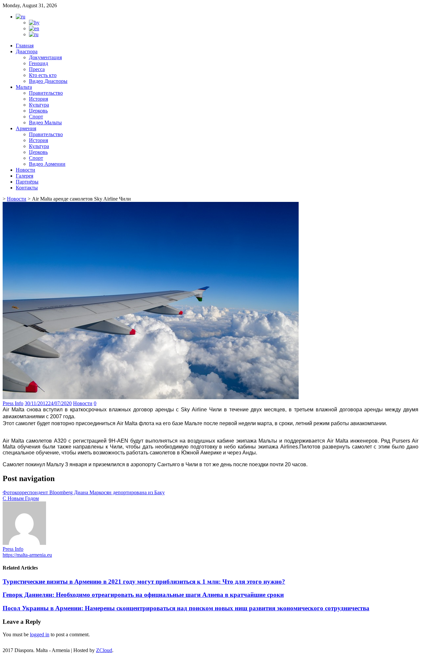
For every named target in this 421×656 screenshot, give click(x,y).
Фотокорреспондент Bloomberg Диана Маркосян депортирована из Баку (84, 492)
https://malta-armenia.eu (27, 555)
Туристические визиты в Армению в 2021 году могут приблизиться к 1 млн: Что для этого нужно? (144, 581)
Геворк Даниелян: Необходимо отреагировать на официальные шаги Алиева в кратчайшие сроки (143, 594)
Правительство (46, 93)
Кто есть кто (43, 75)
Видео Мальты (45, 122)
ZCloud (104, 650)
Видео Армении (47, 164)
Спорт (36, 116)
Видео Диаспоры (48, 81)
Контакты (27, 187)
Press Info (13, 403)
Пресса (37, 69)
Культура (39, 105)
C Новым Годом (21, 498)
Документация (45, 57)
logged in (39, 634)
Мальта (24, 87)
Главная (25, 45)
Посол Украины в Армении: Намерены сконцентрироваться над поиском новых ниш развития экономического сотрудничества (186, 608)
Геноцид (38, 63)
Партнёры (27, 181)
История (38, 99)
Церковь (38, 110)
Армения (26, 128)
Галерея (24, 176)
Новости (25, 170)
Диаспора (26, 51)
